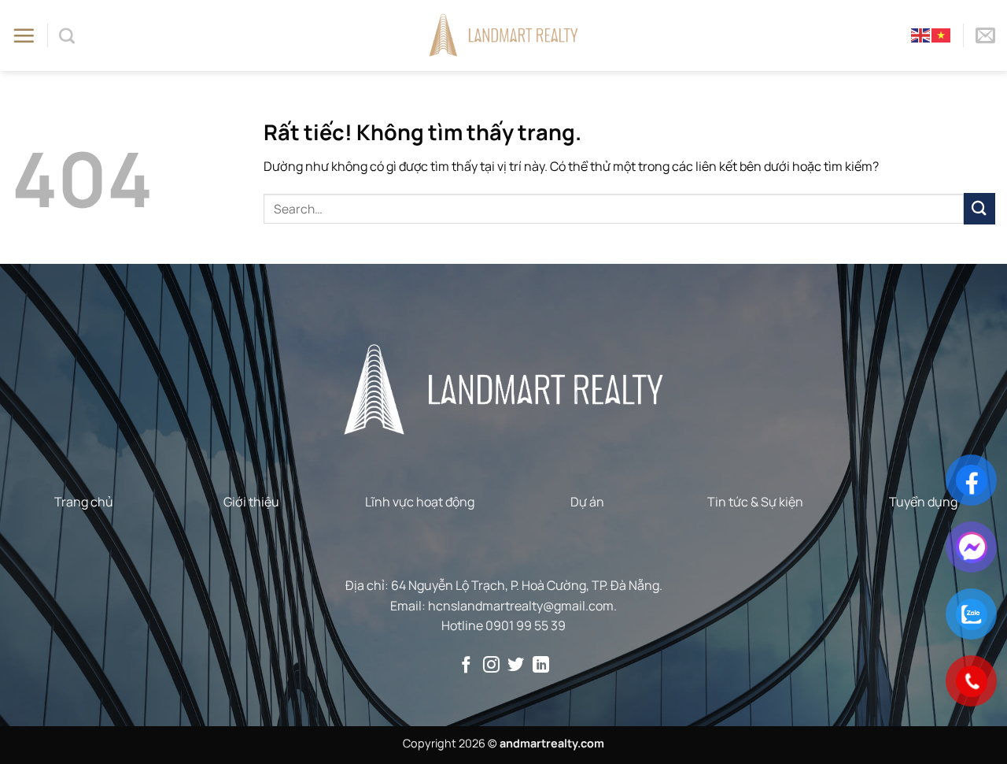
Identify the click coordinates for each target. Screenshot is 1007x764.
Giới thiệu (251, 501)
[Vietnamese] (941, 35)
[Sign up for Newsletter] (985, 35)
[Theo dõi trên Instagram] (491, 666)
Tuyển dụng (923, 501)
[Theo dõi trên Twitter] (515, 666)
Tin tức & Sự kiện (755, 501)
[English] (921, 35)
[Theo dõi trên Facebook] (466, 666)
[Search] (67, 35)
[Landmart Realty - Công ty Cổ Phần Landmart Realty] (504, 35)
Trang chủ (83, 501)
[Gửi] (979, 208)
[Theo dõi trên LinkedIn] (541, 666)
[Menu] (23, 35)
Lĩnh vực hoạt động (419, 501)
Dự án (587, 501)
